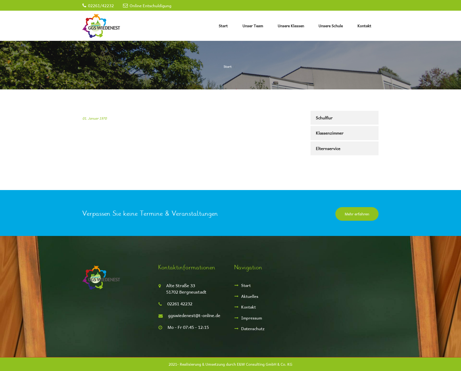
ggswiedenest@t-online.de (194, 315)
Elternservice (328, 148)
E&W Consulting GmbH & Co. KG (264, 364)
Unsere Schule (331, 25)
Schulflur (324, 117)
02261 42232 (179, 303)
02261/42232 (101, 5)
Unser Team (253, 25)
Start (223, 25)
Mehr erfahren (357, 214)
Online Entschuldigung (150, 5)
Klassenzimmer (330, 133)
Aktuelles (249, 296)
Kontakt (364, 25)
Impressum (251, 318)
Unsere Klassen (291, 25)
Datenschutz (253, 328)
